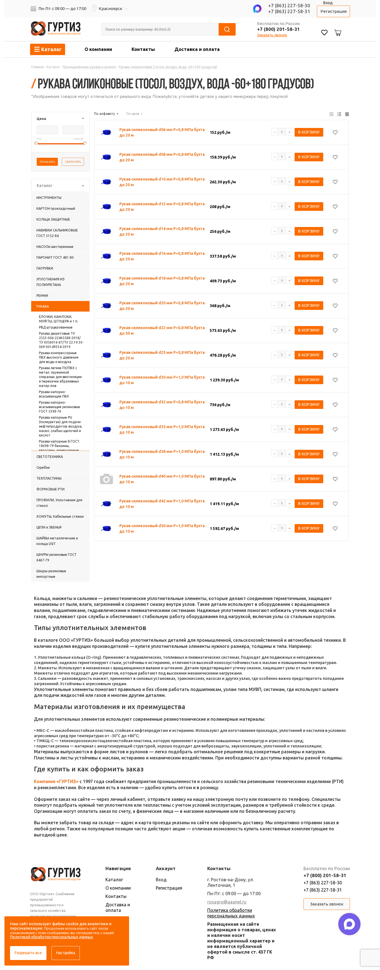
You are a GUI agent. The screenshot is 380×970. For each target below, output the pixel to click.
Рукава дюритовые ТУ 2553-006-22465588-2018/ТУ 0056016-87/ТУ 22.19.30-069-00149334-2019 (61, 340)
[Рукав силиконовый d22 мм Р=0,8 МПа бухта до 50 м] (106, 330)
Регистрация (333, 11)
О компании (98, 49)
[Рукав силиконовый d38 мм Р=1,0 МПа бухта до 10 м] (106, 454)
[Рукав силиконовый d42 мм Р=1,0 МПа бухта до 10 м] (106, 504)
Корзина (336, 28)
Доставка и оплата (197, 49)
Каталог (114, 879)
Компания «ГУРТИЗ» (56, 781)
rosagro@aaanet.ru (226, 901)
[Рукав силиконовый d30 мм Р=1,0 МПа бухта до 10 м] (106, 380)
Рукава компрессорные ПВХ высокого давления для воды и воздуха (58, 357)
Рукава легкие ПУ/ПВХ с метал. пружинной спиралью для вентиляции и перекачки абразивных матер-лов (60, 376)
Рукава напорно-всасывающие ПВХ (54, 394)
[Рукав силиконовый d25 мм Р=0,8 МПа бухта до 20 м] (106, 355)
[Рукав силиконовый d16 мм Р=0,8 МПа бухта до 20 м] (106, 256)
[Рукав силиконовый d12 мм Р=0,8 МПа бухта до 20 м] (106, 207)
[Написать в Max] (349, 924)
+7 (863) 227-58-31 (289, 11)
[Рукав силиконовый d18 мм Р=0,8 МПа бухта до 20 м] (106, 281)
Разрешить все (28, 953)
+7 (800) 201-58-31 (278, 29)
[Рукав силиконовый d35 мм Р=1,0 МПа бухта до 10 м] (106, 429)
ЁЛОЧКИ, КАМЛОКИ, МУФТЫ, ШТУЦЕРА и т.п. (58, 319)
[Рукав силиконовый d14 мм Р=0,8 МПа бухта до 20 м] (106, 231)
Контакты (143, 49)
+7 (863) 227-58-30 (289, 5)
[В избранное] (335, 132)
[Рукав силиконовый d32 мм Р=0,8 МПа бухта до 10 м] (106, 405)
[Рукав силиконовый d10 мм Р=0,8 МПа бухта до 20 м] (106, 182)
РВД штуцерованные (56, 327)
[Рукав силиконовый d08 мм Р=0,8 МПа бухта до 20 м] (106, 157)
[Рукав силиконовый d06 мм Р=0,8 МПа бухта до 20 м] (106, 132)
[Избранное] (324, 33)
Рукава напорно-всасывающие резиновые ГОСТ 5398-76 (59, 407)
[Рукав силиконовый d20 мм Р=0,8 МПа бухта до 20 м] (106, 306)
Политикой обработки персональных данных (51, 937)
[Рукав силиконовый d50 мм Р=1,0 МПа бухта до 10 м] (106, 528)
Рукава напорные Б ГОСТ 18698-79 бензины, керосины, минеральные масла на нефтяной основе (61, 448)
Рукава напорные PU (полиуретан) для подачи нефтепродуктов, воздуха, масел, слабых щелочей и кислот (60, 426)
